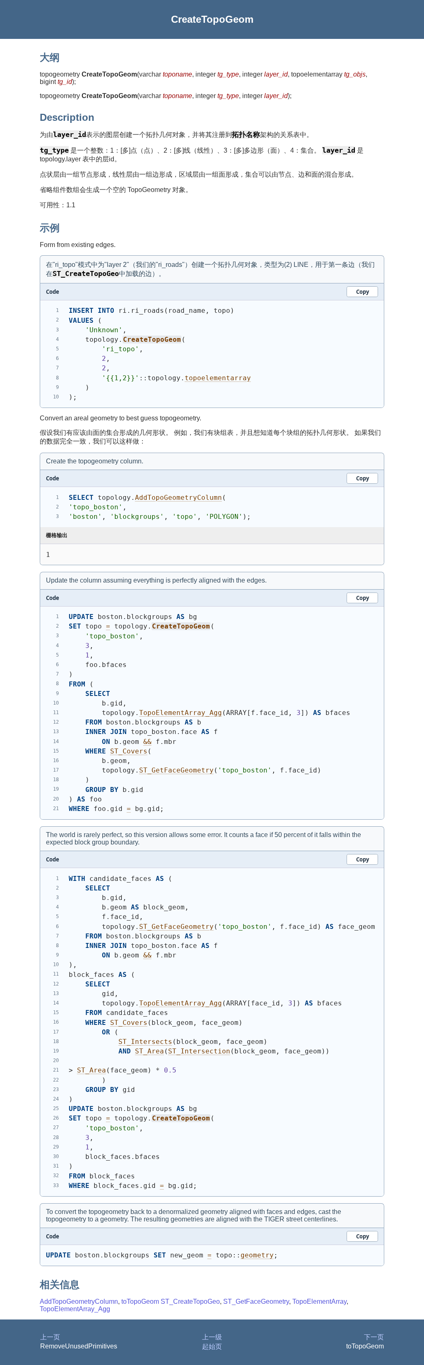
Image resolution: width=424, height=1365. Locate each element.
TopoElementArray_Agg (180, 713)
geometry (257, 1255)
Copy (362, 291)
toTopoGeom (140, 1301)
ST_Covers (128, 751)
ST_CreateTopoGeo (190, 1301)
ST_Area (149, 1051)
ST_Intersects (145, 1042)
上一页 (50, 1337)
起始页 (212, 1346)
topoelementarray (218, 378)
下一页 (374, 1337)
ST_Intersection (199, 1051)
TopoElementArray (319, 1301)
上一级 (212, 1337)
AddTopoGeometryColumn (178, 497)
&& (147, 742)
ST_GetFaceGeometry (176, 770)
